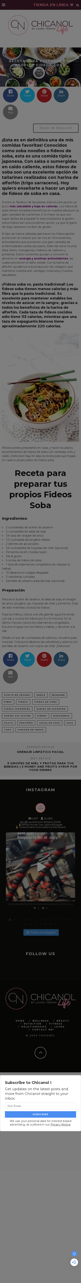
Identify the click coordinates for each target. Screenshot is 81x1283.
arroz (41, 695)
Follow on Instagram (43, 932)
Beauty (63, 1020)
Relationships (34, 1026)
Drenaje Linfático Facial (40, 752)
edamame (58, 695)
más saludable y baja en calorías (34, 206)
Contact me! (43, 1029)
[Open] (40, 866)
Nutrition (32, 1023)
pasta (8, 723)
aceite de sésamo (17, 695)
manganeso (61, 716)
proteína (26, 723)
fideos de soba (45, 702)
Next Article (40, 758)
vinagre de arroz (31, 730)
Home (20, 1020)
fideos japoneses (17, 709)
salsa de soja (49, 723)
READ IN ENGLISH (56, 128)
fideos (23, 702)
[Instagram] (70, 896)
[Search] (77, 5)
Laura (59, 1026)
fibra (8, 702)
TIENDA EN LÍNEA (51, 5)
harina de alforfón (51, 709)
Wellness (40, 1020)
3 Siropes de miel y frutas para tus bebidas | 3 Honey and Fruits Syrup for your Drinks (40, 767)
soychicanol (39, 836)
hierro (42, 716)
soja (69, 723)
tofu (7, 730)
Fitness (56, 1023)
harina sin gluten (17, 716)
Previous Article (40, 747)
